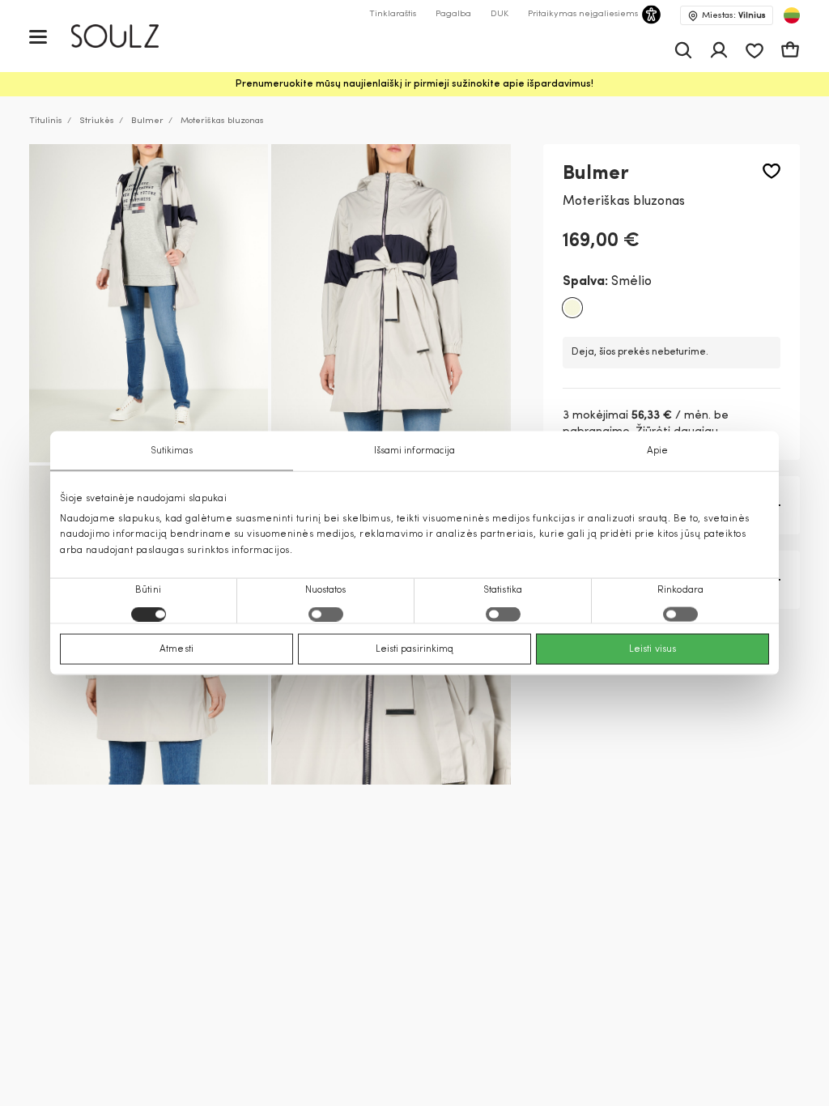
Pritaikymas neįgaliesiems (583, 14)
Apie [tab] (657, 451)
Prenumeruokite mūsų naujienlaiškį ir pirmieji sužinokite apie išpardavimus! (414, 84)
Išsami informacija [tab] (415, 451)
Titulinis (45, 121)
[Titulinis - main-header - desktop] (126, 36)
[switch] (325, 613)
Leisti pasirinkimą (415, 648)
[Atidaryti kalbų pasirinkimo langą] (792, 15)
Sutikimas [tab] (172, 451)
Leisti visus (652, 648)
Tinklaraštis (392, 14)
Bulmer (147, 121)
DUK (499, 14)
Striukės (96, 121)
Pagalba (453, 14)
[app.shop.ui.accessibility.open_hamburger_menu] (38, 36)
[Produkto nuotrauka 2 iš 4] (390, 303)
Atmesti (176, 648)
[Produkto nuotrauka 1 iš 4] (148, 303)
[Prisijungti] (719, 50)
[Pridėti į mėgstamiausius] (771, 171)
